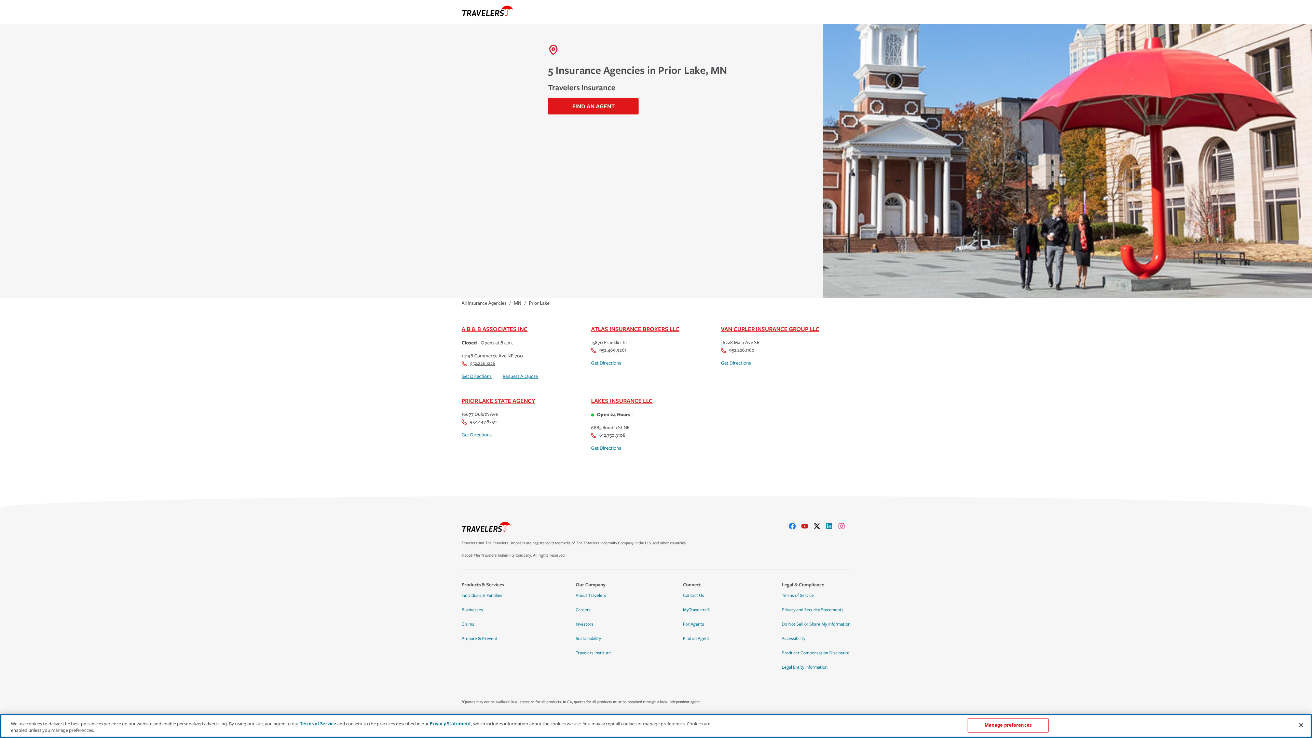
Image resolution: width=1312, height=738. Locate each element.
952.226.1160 (742, 350)
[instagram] (844, 526)
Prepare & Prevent (479, 638)
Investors (584, 624)
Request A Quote (520, 376)
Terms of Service (798, 595)
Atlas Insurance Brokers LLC (635, 329)
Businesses (472, 610)
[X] (820, 526)
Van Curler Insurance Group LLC (770, 329)
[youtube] (807, 526)
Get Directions (477, 376)
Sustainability (588, 638)
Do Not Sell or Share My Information (816, 624)
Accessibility (793, 638)
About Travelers (591, 595)
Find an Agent (696, 638)
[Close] (1301, 725)
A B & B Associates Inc (495, 329)
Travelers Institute (593, 653)
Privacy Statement (450, 724)
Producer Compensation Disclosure (815, 653)
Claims (468, 624)
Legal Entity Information (805, 667)
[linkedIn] (832, 526)
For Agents (693, 624)
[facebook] (795, 526)
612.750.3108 (612, 435)
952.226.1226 (482, 363)
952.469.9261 (612, 350)
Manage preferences (1008, 725)
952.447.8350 (483, 422)
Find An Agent (593, 106)
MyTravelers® (696, 610)
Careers (583, 610)
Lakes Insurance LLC (622, 401)
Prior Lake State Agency (498, 401)
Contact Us (693, 595)
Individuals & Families (482, 595)
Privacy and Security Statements (813, 610)
